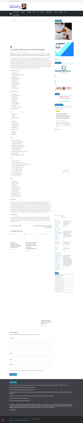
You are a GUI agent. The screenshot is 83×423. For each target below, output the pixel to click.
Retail (55, 12)
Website (11, 364)
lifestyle (57, 111)
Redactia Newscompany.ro (23, 51)
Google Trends (27, 206)
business (61, 12)
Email (10, 359)
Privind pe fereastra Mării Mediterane (67, 243)
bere (34, 12)
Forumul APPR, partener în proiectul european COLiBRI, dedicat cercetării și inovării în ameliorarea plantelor (67, 234)
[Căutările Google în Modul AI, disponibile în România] (46, 234)
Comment (11, 338)
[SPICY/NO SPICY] (58, 171)
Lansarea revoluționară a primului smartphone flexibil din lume (16, 245)
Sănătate (29, 12)
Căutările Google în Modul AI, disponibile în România (46, 322)
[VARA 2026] (57, 217)
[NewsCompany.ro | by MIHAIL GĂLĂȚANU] (10, 13)
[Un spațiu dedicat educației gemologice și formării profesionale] (64, 108)
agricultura (15, 12)
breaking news (16, 15)
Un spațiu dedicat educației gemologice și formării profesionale (63, 116)
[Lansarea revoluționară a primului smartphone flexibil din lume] (16, 234)
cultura (41, 12)
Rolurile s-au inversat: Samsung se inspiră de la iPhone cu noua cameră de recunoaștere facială (31, 245)
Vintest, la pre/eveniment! (16, 225)
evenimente (48, 12)
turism (22, 12)
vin (37, 12)
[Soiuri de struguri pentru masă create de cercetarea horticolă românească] (58, 224)
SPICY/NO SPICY (66, 170)
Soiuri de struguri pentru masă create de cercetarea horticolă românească (68, 223)
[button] (19, 12)
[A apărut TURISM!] (58, 249)
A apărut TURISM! (66, 248)
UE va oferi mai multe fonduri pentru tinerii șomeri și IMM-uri (42, 226)
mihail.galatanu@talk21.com (65, 101)
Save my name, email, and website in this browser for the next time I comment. (27, 370)
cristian (64, 120)
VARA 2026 (63, 215)
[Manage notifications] (3, 420)
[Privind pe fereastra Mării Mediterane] (58, 243)
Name (11, 353)
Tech (65, 12)
